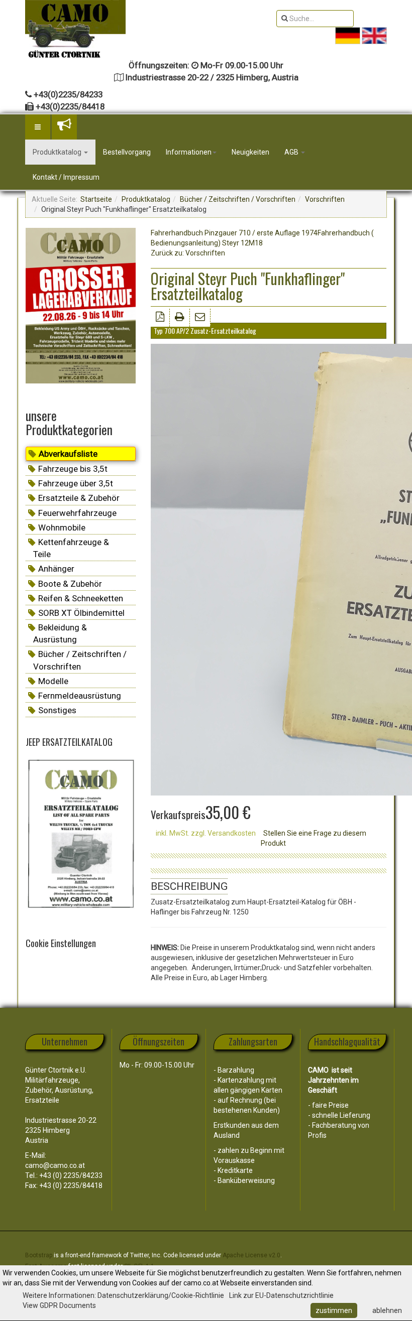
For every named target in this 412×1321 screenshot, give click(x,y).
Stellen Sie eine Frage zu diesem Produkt (313, 838)
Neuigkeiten (250, 152)
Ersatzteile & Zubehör (79, 498)
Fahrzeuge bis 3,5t (73, 469)
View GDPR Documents (59, 1305)
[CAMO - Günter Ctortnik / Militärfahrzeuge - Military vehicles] (75, 24)
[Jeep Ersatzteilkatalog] (81, 835)
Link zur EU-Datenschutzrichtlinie (281, 1295)
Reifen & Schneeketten (80, 598)
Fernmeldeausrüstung (79, 696)
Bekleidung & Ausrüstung (60, 633)
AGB (292, 152)
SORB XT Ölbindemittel (81, 613)
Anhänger (56, 569)
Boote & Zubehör (70, 584)
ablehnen (387, 1310)
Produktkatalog (58, 152)
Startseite (96, 199)
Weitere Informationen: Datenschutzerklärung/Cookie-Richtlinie (123, 1295)
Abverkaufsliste (68, 454)
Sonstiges (57, 710)
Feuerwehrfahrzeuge (77, 513)
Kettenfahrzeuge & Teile (71, 548)
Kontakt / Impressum (66, 177)
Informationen (189, 152)
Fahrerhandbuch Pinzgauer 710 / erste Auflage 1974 (234, 233)
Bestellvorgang (127, 152)
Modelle (53, 681)
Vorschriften (325, 199)
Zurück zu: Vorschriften (188, 253)
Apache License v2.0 (251, 1255)
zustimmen (334, 1310)
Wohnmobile (61, 527)
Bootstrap (38, 1255)
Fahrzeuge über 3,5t (75, 483)
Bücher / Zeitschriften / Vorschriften (237, 199)
